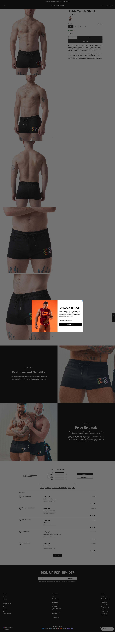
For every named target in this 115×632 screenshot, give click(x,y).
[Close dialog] (82, 301)
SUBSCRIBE (70, 324)
